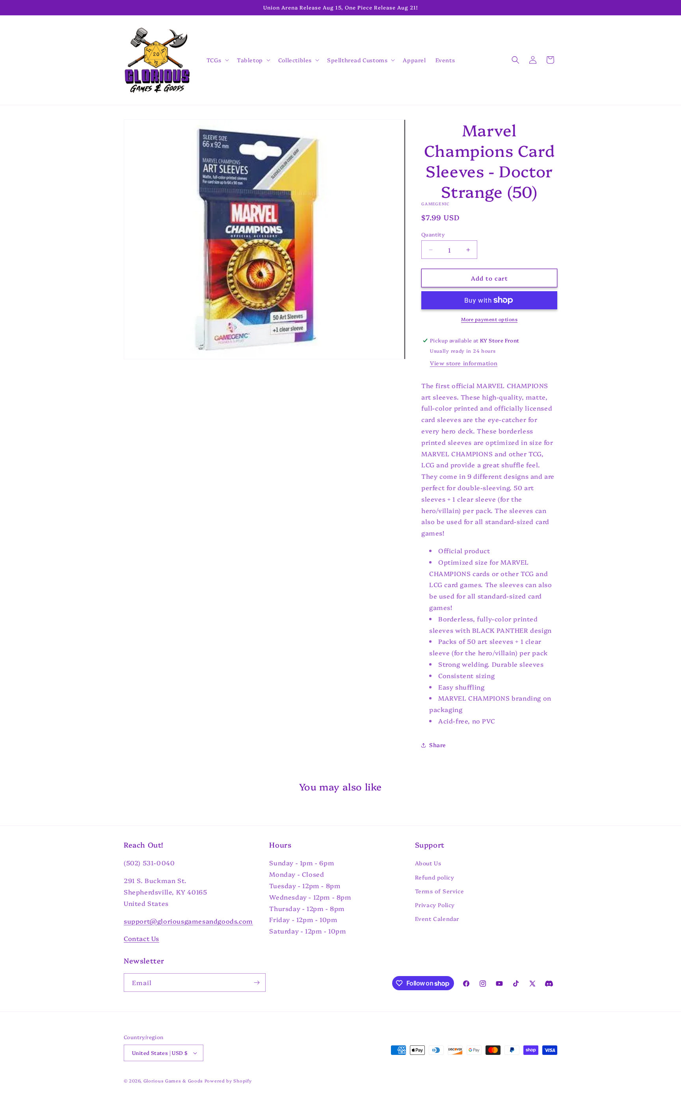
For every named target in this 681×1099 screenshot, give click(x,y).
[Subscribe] (256, 982)
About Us (428, 863)
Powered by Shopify (228, 1081)
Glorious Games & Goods (173, 1081)
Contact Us (141, 938)
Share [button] (437, 745)
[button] (217, 60)
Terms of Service (439, 891)
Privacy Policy (435, 905)
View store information (463, 363)
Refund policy (434, 877)
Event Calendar (437, 918)
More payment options (489, 319)
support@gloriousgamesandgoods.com (188, 921)
